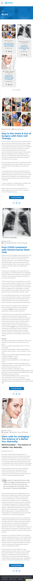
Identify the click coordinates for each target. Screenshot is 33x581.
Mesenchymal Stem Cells (25, 41)
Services (20, 579)
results (11, 309)
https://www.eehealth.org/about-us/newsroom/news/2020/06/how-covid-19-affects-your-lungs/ (16, 359)
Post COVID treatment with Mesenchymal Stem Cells (24, 47)
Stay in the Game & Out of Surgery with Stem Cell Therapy (9, 45)
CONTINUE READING (16, 197)
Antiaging (6, 71)
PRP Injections (12, 71)
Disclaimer (4, 579)
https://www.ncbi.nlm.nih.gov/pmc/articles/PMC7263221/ (16, 379)
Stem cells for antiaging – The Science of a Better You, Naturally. (9, 77)
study (12, 326)
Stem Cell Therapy (9, 40)
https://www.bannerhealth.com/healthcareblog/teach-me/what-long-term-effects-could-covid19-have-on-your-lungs (16, 351)
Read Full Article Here (7, 451)
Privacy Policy (12, 579)
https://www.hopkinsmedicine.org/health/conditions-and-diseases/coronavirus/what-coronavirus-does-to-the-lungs (16, 342)
